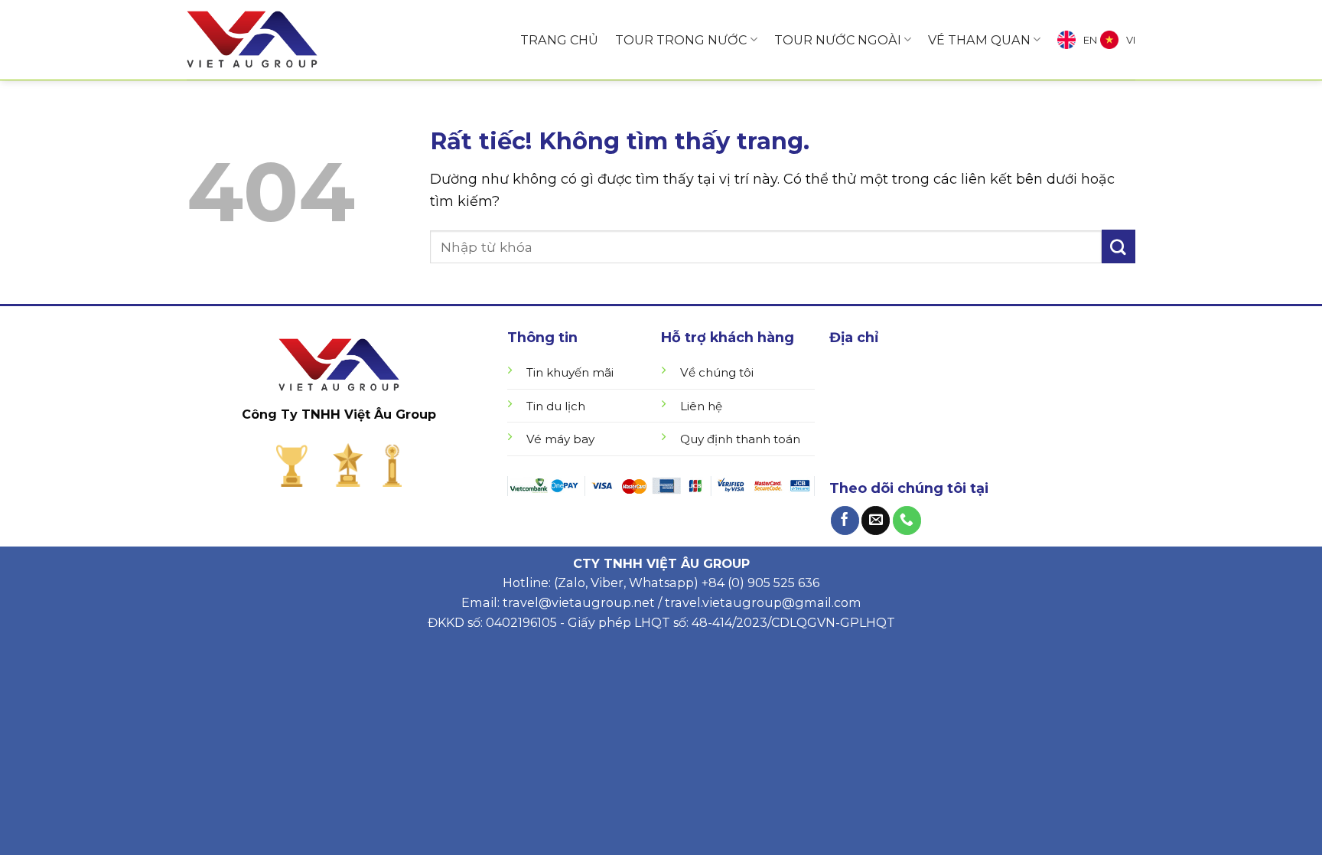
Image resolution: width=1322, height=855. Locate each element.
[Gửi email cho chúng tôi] (875, 520)
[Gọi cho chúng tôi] (907, 520)
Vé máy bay (560, 439)
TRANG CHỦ (559, 39)
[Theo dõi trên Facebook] (845, 520)
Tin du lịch (555, 406)
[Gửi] (1118, 246)
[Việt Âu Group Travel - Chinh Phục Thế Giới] (252, 40)
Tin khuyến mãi (570, 372)
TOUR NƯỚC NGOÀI (837, 39)
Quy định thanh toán (740, 439)
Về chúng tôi (717, 372)
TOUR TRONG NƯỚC (681, 39)
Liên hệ (701, 406)
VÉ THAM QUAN (979, 39)
